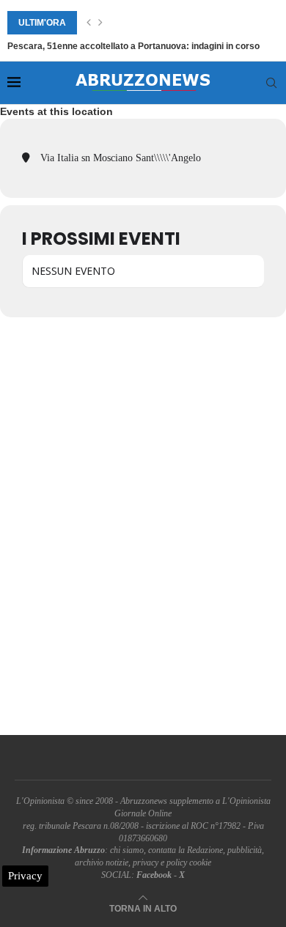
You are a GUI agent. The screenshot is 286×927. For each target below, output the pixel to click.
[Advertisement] (143, 526)
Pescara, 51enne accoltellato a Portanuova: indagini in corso (133, 46)
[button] (89, 22)
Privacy (25, 876)
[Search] (271, 83)
